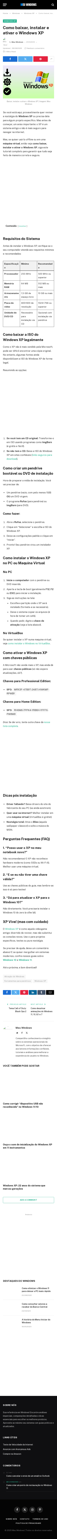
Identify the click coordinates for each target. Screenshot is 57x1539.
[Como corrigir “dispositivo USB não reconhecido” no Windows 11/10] (28, 1085)
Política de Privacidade (28, 1523)
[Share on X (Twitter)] (25, 59)
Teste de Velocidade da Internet (18, 1444)
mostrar (22, 226)
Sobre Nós (11, 1519)
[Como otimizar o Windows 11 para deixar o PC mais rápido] (11, 1292)
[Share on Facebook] (10, 59)
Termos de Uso (40, 1519)
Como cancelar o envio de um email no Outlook (28, 1476)
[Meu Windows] (28, 4)
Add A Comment (28, 1200)
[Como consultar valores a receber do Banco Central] (11, 1307)
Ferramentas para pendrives (17, 981)
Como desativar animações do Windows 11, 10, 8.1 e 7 (41, 1011)
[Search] (52, 4)
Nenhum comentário (35, 48)
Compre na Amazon (12, 1454)
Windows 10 (9, 960)
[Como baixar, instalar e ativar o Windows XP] (28, 82)
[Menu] (5, 4)
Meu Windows (17, 42)
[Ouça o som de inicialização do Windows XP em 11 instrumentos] (28, 1126)
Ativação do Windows (14, 976)
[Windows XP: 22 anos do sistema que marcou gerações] (28, 1167)
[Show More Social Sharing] (51, 59)
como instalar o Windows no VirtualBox (29, 643)
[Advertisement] (28, 189)
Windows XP (10, 21)
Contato (25, 1519)
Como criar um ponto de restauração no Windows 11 (29, 1486)
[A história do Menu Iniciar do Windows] (11, 1323)
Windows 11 (25, 960)
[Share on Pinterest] (40, 59)
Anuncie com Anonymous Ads (17, 1449)
